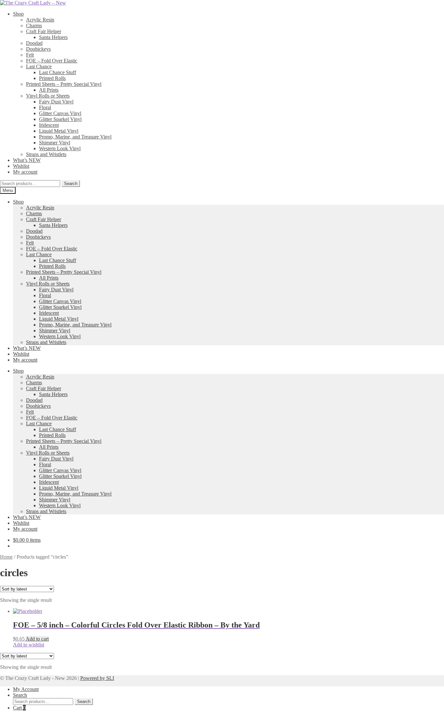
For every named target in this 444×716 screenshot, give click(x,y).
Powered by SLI (97, 678)
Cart (19, 707)
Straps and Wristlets (46, 154)
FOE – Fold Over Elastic (51, 60)
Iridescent (49, 125)
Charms (34, 25)
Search (70, 183)
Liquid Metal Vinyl (58, 131)
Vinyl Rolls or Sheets (48, 96)
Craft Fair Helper (43, 31)
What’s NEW (27, 160)
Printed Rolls (52, 78)
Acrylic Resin (40, 19)
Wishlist (21, 166)
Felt (30, 55)
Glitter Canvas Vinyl (60, 113)
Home (6, 557)
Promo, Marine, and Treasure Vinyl (75, 136)
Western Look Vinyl (60, 148)
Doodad (34, 43)
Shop (18, 14)
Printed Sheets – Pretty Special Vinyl (63, 84)
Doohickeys (38, 49)
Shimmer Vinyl (54, 142)
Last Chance (39, 66)
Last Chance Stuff (57, 72)
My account (25, 172)
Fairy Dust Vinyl (56, 101)
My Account (26, 689)
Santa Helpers (53, 37)
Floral (45, 107)
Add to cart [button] (37, 639)
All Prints (49, 90)
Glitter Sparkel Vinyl (60, 119)
